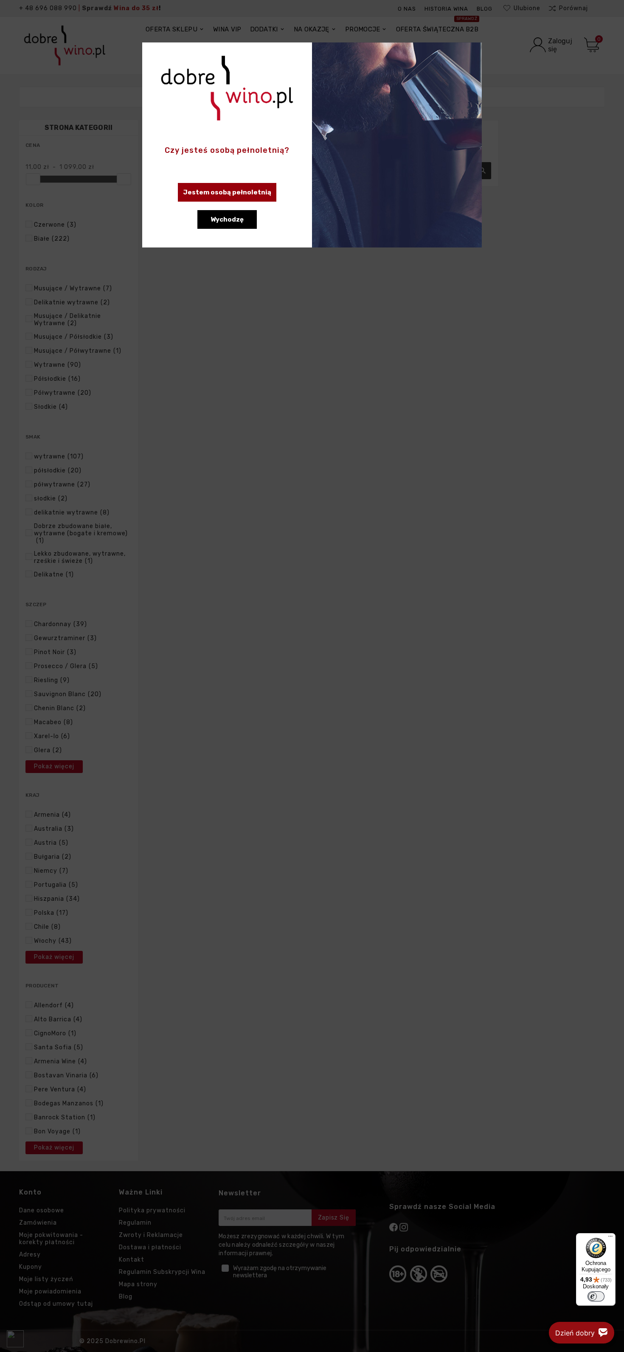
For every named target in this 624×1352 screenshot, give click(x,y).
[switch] (595, 1296)
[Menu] (610, 1238)
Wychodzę (227, 219)
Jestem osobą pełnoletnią (227, 192)
